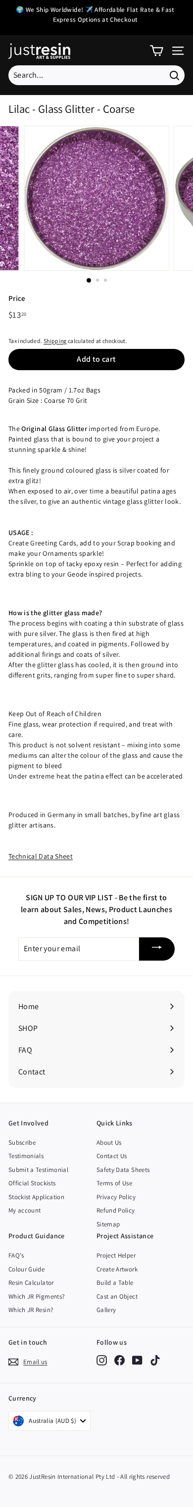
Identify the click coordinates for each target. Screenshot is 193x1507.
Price (17, 298)
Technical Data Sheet (40, 856)
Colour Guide (26, 1269)
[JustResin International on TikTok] (155, 1360)
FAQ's (16, 1255)
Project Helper (116, 1255)
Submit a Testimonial (38, 1170)
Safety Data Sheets (122, 1170)
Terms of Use (114, 1183)
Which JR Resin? (30, 1310)
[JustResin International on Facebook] (119, 1360)
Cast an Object (117, 1296)
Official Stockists (31, 1183)
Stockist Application (36, 1197)
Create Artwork (117, 1269)
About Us (109, 1142)
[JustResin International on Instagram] (101, 1360)
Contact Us (111, 1156)
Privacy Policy (116, 1197)
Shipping (55, 340)
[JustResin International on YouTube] (137, 1360)
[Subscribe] (157, 949)
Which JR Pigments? (36, 1296)
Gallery (106, 1310)
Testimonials (26, 1156)
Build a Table (115, 1282)
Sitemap (108, 1224)
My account (24, 1210)
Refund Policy (115, 1210)
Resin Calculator (31, 1282)
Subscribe (22, 1142)
